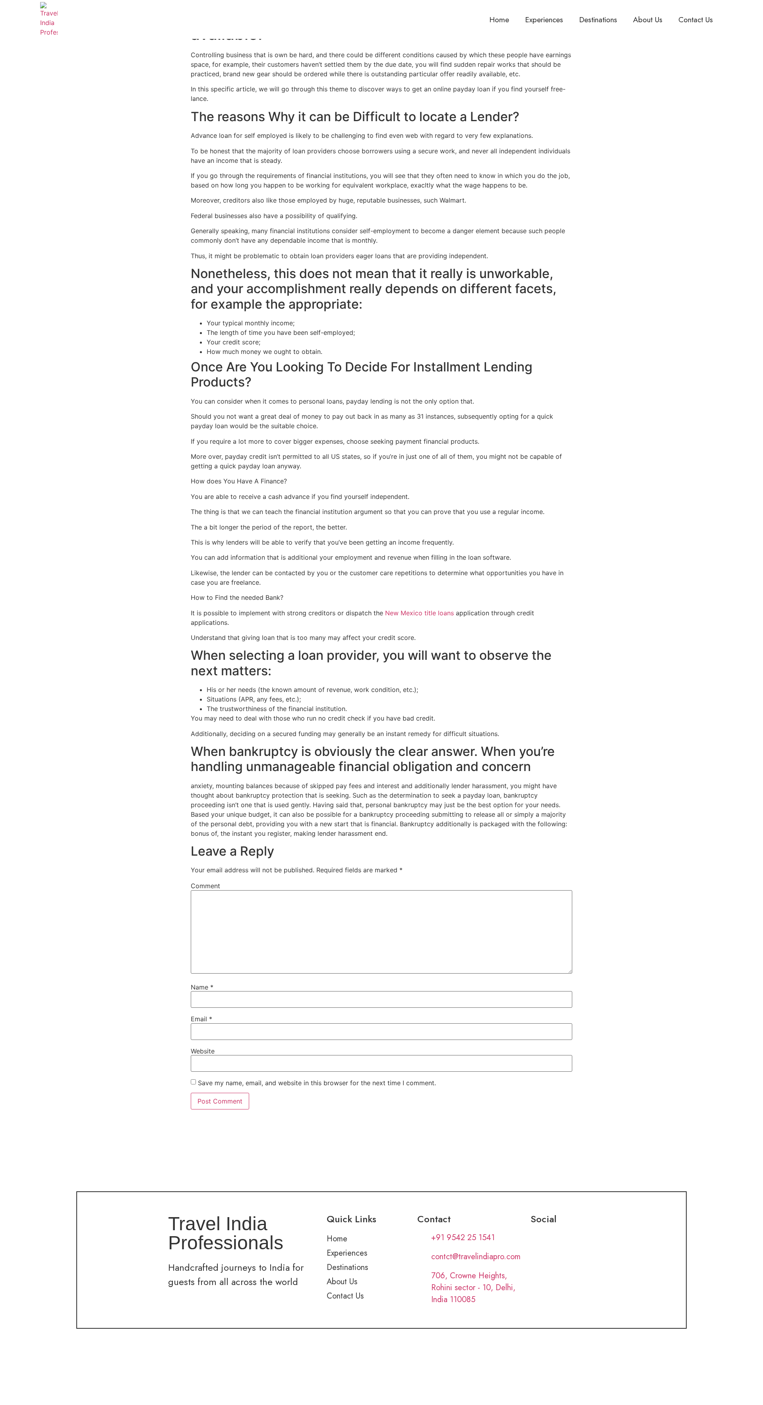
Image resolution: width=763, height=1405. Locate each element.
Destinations (598, 19)
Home (499, 19)
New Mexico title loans (419, 613)
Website (203, 1051)
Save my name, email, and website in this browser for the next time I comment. (317, 1083)
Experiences (544, 19)
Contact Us (695, 19)
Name (202, 987)
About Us (647, 19)
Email (201, 1019)
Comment (205, 886)
